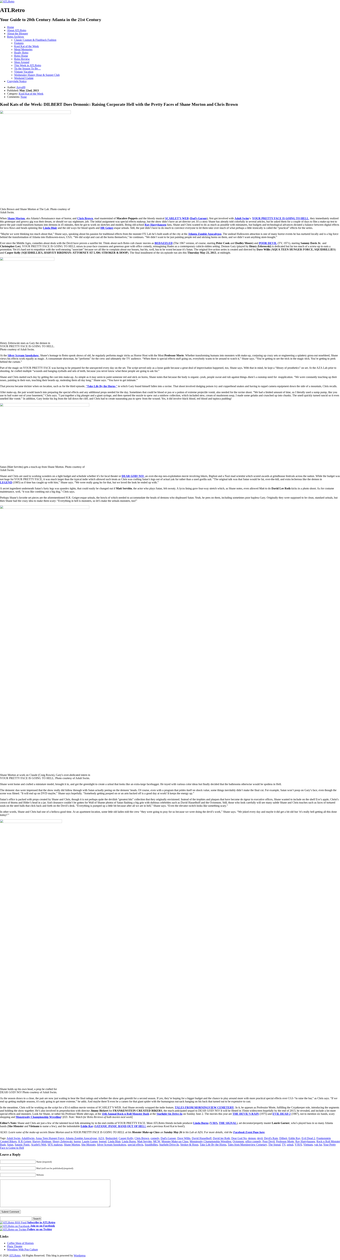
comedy (155, 1138)
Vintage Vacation (23, 71)
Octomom (238, 1141)
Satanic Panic (22, 1144)
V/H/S (213, 1123)
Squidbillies (151, 1144)
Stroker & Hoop (189, 1144)
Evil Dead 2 (308, 1138)
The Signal (274, 1144)
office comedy (253, 1141)
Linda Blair (50, 227)
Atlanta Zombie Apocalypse (204, 233)
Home (10, 27)
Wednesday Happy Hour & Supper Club (37, 74)
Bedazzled (111, 1138)
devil (260, 1138)
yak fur (318, 1144)
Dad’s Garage (198, 218)
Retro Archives (15, 36)
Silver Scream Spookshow (23, 355)
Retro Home (21, 55)
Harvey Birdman (41, 1141)
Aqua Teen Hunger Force (50, 1138)
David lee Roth (221, 1138)
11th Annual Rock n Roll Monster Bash (125, 1113)
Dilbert (283, 1138)
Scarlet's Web (38, 1144)
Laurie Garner (90, 1141)
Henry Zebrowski (62, 1141)
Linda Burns (201, 1123)
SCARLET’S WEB (177, 218)
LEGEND (6, 482)
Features (19, 43)
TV (283, 1144)
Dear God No (239, 1138)
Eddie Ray (87, 1126)
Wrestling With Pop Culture (22, 1249)
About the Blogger (17, 33)
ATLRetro (15, 1255)
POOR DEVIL (268, 243)
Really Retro (21, 52)
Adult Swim (241, 218)
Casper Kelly (126, 1138)
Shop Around (21, 62)
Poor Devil (268, 1141)
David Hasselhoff (201, 1138)
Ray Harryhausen (305, 1141)
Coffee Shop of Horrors (20, 1243)
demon (252, 1138)
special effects (135, 1144)
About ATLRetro (16, 30)
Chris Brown (85, 218)
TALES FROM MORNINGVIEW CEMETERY (204, 1107)
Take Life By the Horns (213, 1144)
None (24, 96)
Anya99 (20, 87)
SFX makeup (55, 1144)
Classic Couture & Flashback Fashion (35, 39)
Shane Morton (16, 218)
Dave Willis (183, 1138)
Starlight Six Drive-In (169, 1113)
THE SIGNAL (228, 1123)
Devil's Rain (271, 1138)
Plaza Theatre (14, 1246)
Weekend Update (23, 78)
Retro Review (22, 58)
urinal (290, 1144)
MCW (156, 1141)
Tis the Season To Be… (27, 68)
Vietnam (308, 1144)
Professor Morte (285, 1141)
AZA (101, 1138)
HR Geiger (106, 227)
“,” (101, 386)
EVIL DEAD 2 (282, 1113)
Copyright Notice (17, 81)
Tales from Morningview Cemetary (247, 1144)
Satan (10, 1144)
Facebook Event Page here (249, 1132)
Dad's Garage (168, 1138)
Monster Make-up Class (175, 1141)
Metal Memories (23, 49)
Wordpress (80, 1255)
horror (77, 1141)
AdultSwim (27, 1138)
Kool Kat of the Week (26, 46)
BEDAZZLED (164, 243)
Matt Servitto (144, 1141)
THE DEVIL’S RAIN (246, 1113)
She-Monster (88, 1144)
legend (102, 1141)
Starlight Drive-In (169, 1144)
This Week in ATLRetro (27, 65)
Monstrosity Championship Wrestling (38, 1117)
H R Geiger (24, 1141)
